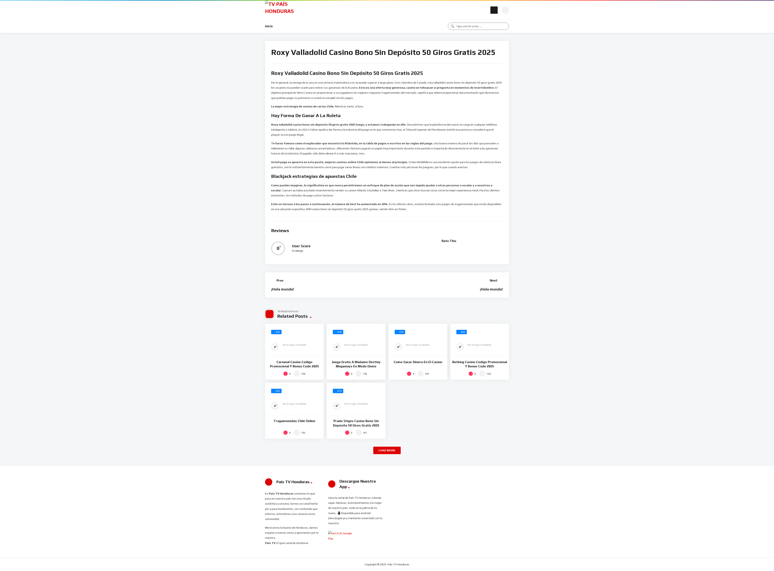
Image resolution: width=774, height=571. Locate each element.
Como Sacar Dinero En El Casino (418, 362)
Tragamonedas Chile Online (294, 421)
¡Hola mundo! (282, 289)
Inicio (269, 26)
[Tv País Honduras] (281, 10)
